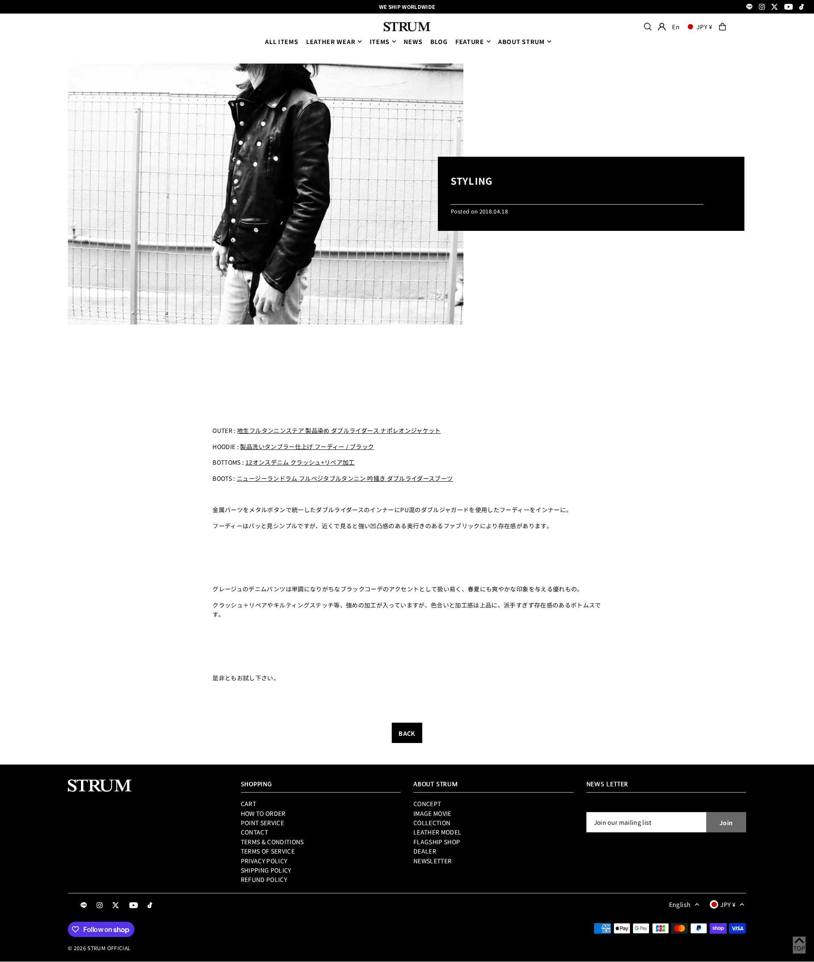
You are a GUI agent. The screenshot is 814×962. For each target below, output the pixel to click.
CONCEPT (427, 803)
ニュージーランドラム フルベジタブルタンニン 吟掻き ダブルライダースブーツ (345, 478)
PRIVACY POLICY (264, 861)
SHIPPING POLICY (266, 870)
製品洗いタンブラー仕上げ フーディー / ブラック (307, 446)
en (676, 26)
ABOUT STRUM (521, 41)
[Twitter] (774, 7)
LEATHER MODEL (437, 832)
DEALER (424, 851)
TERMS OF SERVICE (268, 851)
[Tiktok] (801, 7)
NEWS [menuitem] (413, 41)
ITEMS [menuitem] (380, 41)
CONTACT (254, 832)
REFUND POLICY (264, 879)
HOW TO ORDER (263, 813)
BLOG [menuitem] (439, 41)
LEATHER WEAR (330, 41)
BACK (407, 733)
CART (248, 803)
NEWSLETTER (432, 861)
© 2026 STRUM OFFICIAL (99, 947)
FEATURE (469, 41)
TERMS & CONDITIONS (272, 841)
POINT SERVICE (262, 822)
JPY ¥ (705, 26)
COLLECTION (432, 822)
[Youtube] (788, 7)
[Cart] (722, 26)
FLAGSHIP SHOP (436, 841)
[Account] (662, 26)
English (680, 904)
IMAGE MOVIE (432, 813)
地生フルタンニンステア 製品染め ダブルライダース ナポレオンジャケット (339, 430)
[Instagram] (762, 7)
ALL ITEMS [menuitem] (281, 41)
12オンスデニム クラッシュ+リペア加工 (300, 462)
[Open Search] (648, 26)
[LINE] (749, 7)
